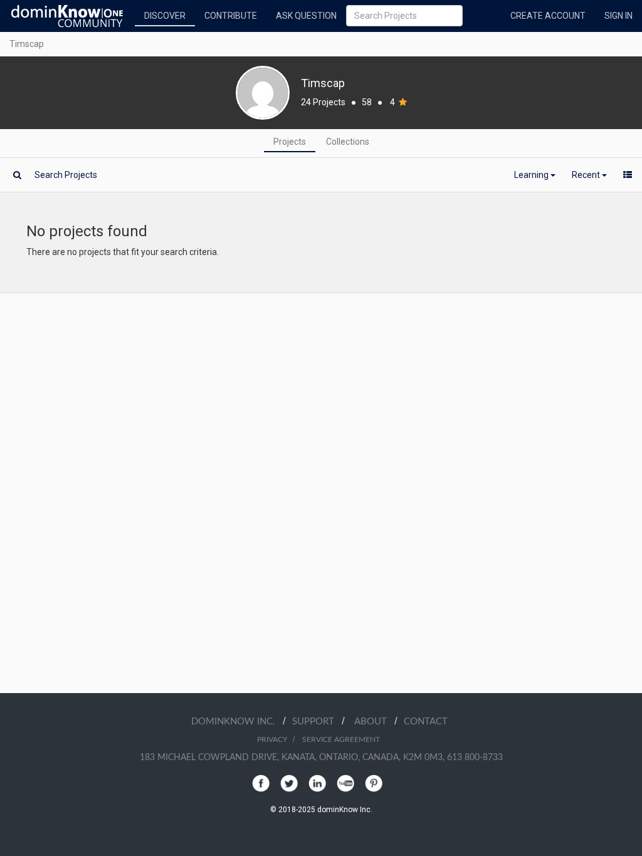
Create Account (548, 16)
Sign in (618, 16)
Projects (289, 142)
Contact (426, 721)
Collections (347, 142)
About (374, 721)
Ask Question (306, 16)
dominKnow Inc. (237, 721)
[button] (535, 174)
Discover (165, 16)
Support (317, 721)
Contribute (230, 16)
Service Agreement (341, 739)
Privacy (272, 739)
